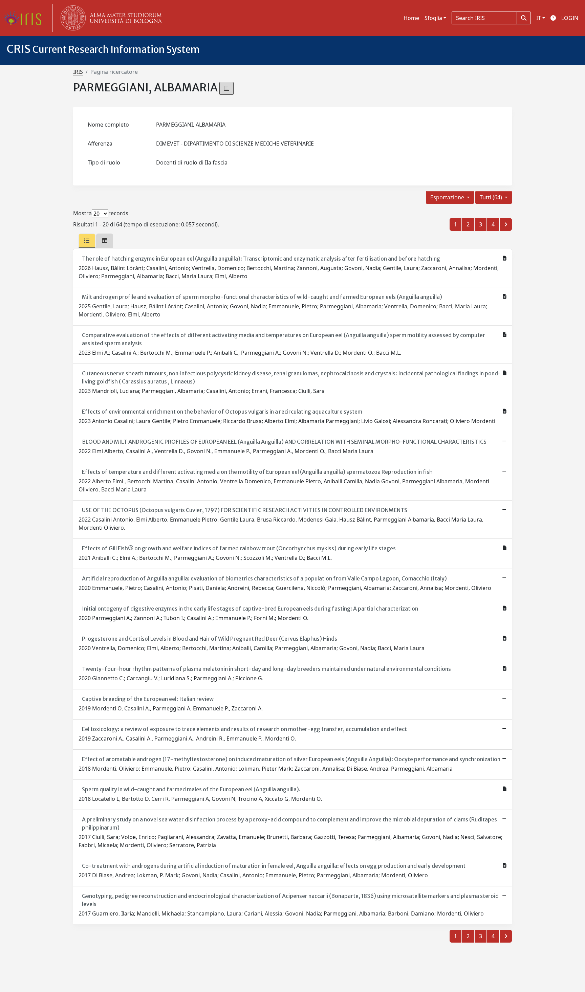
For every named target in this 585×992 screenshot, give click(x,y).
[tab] (87, 241)
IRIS (78, 71)
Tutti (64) (491, 197)
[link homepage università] (109, 18)
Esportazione (447, 197)
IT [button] (538, 18)
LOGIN (569, 18)
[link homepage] (25, 17)
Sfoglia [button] (433, 18)
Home (411, 18)
